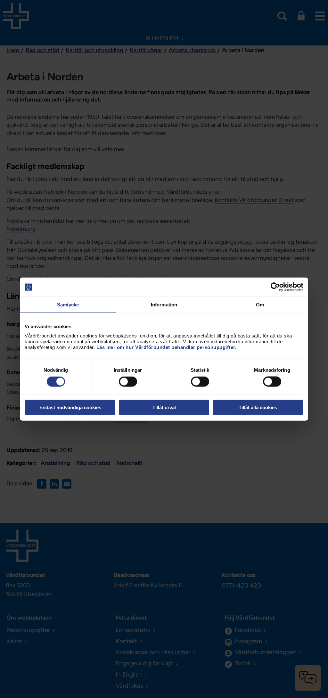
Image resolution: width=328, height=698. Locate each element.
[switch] (128, 382)
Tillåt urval (164, 407)
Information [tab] (164, 304)
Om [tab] (260, 304)
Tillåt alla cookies (258, 407)
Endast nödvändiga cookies (70, 407)
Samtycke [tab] (68, 304)
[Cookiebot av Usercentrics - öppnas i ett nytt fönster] (275, 287)
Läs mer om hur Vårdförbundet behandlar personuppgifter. (166, 347)
